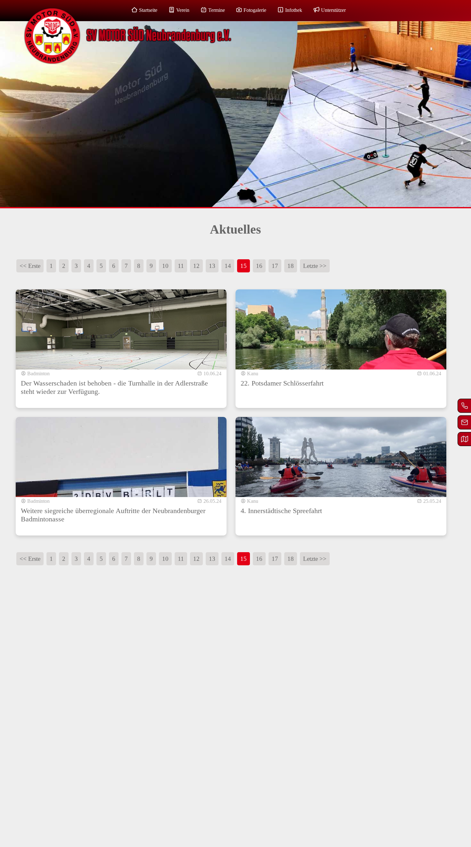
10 (165, 265)
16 (259, 265)
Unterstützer (333, 10)
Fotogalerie (255, 10)
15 (243, 265)
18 (290, 265)
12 (196, 265)
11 (181, 265)
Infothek (293, 10)
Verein (182, 10)
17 (275, 265)
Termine (216, 10)
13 (212, 265)
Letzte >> (314, 265)
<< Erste (30, 265)
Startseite (148, 10)
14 (228, 265)
